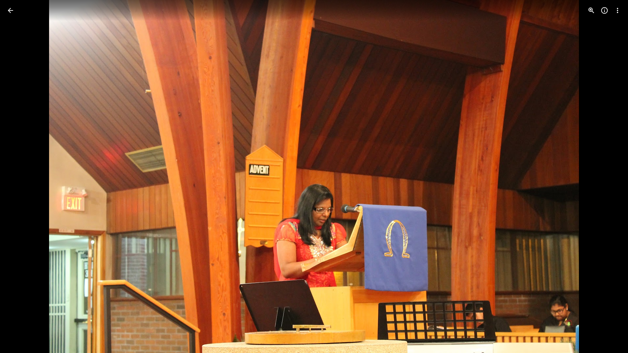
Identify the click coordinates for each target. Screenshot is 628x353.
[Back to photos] (10, 10)
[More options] (617, 10)
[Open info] (604, 10)
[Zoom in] (591, 10)
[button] (18, 176)
